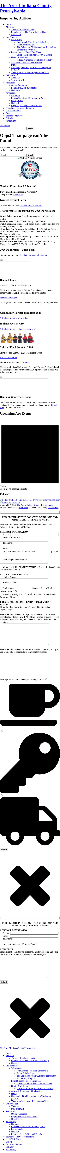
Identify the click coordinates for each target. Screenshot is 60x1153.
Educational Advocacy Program (20, 108)
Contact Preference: (10, 551)
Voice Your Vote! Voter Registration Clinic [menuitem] (30, 1101)
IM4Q (14, 65)
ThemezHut (53, 507)
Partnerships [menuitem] (11, 1121)
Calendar (10, 118)
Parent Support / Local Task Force (26, 52)
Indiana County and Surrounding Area (28, 98)
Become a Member (14, 116)
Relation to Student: (10, 537)
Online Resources (19, 85)
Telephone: (7, 543)
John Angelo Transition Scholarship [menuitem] (32, 1071)
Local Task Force (13, 110)
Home (8, 24)
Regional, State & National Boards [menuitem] (26, 1134)
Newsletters (16, 90)
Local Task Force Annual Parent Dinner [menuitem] (34, 1083)
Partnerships (11, 93)
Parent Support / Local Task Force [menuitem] (26, 1081)
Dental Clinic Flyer (8, 297)
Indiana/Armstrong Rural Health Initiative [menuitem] (35, 1088)
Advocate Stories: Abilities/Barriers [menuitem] (26, 1091)
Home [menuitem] (8, 1053)
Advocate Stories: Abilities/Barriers (26, 62)
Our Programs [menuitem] (12, 1065)
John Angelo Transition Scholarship (32, 42)
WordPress (23, 507)
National (15, 103)
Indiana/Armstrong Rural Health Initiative (35, 60)
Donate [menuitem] (9, 1142)
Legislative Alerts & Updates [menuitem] (24, 1116)
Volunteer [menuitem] (15, 1106)
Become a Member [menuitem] (14, 1144)
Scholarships (16, 39)
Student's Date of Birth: (40, 588)
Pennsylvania (17, 100)
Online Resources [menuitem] (19, 1114)
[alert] (30, 454)
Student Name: (8, 577)
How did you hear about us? (14, 559)
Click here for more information (14, 318)
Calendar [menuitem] (10, 1147)
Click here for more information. (32, 255)
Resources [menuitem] (10, 1111)
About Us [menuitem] (10, 1055)
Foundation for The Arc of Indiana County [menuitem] (30, 1060)
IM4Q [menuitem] (14, 1093)
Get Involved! (12, 75)
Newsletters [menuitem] (16, 1119)
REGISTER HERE (8, 357)
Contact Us (16, 34)
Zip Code (48, 551)
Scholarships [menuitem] (16, 1068)
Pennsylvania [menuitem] (17, 1129)
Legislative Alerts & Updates (24, 88)
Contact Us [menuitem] (16, 1063)
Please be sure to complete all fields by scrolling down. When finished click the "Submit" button (27, 525)
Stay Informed (17, 80)
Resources (10, 83)
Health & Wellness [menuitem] (19, 1086)
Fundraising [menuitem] (11, 1149)
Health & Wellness (19, 57)
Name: (5, 534)
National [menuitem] (15, 1131)
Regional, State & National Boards (26, 105)
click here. (24, 362)
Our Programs (12, 37)
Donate (9, 113)
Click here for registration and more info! (18, 329)
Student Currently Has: (11, 594)
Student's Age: (7, 588)
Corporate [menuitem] (15, 1124)
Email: (5, 548)
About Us (10, 27)
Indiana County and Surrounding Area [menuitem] (28, 1126)
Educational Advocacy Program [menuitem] (20, 1137)
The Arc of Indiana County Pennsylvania (35, 505)
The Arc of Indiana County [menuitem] (23, 1058)
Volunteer (15, 77)
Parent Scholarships (25, 44)
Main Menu (5, 125)
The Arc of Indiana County (23, 29)
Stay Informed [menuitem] (17, 1109)
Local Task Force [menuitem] (13, 1139)
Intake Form (18, 194)
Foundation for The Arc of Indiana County (30, 32)
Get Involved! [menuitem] (12, 1104)
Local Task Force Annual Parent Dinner (34, 55)
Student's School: (9, 582)
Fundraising (11, 121)
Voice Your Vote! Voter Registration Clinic (30, 72)
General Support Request (31, 205)
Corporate (15, 95)
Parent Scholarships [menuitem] (25, 1073)
